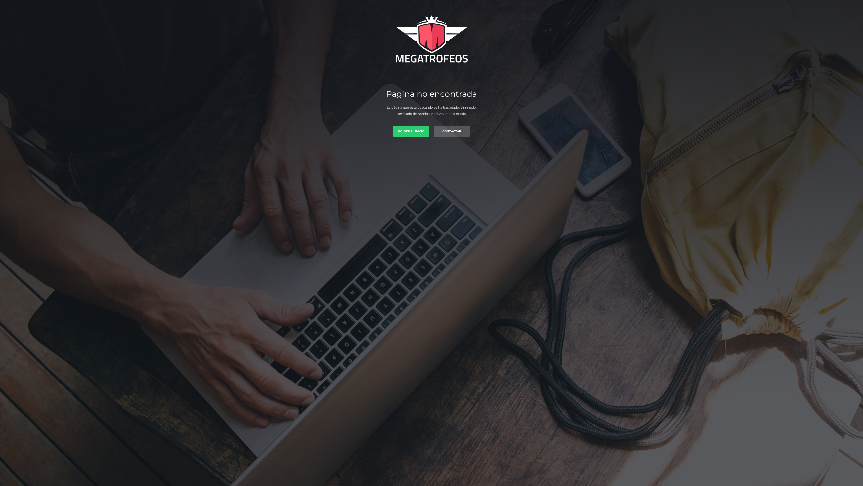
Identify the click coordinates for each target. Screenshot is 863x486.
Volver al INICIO (411, 131)
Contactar (451, 131)
